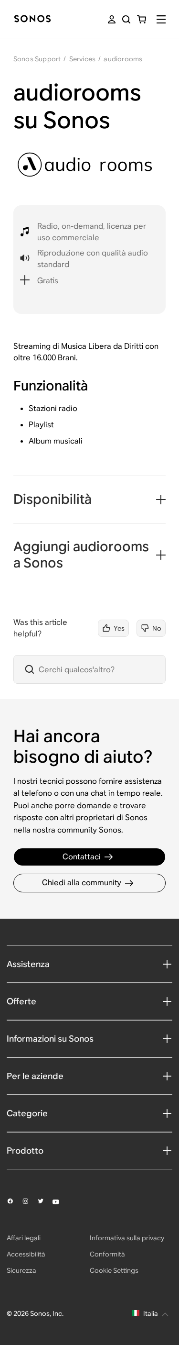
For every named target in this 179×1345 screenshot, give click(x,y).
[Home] (32, 19)
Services (82, 59)
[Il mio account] (112, 19)
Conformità (107, 1254)
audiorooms (123, 59)
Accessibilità (26, 1254)
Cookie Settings (114, 1270)
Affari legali (24, 1238)
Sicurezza (21, 1270)
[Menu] (161, 19)
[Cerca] (126, 19)
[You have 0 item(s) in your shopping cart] (141, 19)
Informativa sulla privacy (127, 1238)
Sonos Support (37, 59)
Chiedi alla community (81, 883)
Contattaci (82, 857)
